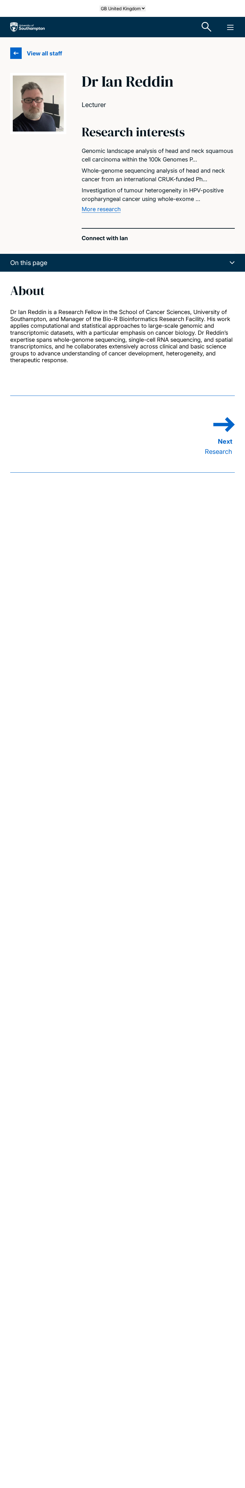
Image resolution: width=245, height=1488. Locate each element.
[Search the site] (207, 27)
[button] (122, 263)
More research (101, 209)
